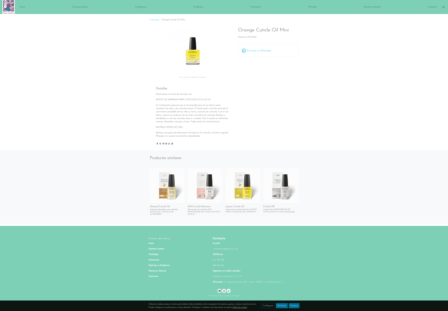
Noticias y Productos (159, 265)
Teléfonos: (218, 254)
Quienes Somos (156, 249)
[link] (8, 7)
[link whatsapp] (229, 291)
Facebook (217, 276)
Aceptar (294, 306)
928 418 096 (218, 265)
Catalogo (154, 20)
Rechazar (281, 306)
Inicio (151, 243)
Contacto (153, 276)
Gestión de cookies (232, 296)
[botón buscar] (443, 7)
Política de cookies (215, 296)
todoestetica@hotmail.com (225, 249)
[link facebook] (219, 291)
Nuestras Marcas (157, 271)
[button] (140, 7)
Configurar (268, 306)
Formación (154, 260)
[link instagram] (224, 291)
